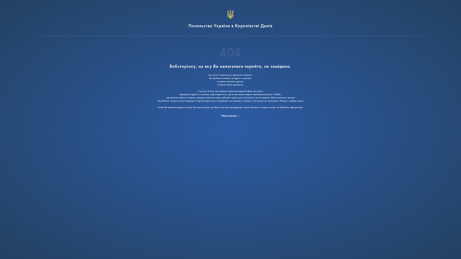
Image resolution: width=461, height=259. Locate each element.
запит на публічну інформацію (286, 107)
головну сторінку (242, 101)
